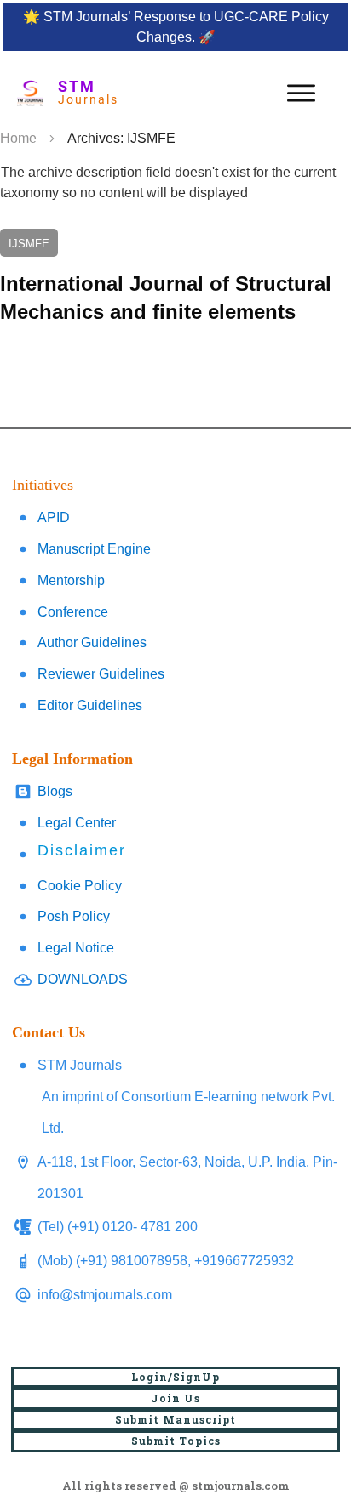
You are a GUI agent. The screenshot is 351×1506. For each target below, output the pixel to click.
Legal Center (76, 823)
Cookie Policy (79, 885)
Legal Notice (75, 948)
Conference (72, 612)
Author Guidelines (92, 642)
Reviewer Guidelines (100, 674)
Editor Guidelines (89, 705)
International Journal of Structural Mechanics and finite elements (175, 277)
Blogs (54, 791)
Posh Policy (73, 916)
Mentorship (71, 580)
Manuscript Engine (94, 549)
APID (53, 517)
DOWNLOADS (82, 979)
